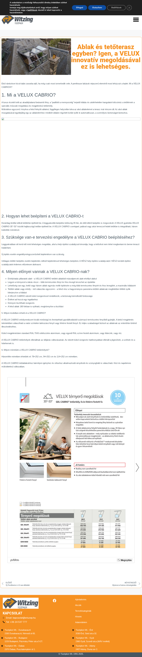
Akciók (78, 605)
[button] (136, 19)
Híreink (78, 616)
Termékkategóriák (83, 611)
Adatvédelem (81, 622)
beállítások (32, 10)
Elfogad (79, 7)
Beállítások (116, 7)
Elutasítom (97, 7)
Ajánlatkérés (80, 599)
